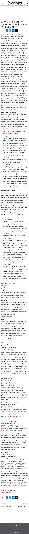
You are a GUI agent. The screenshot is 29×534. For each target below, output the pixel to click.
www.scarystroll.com (21, 397)
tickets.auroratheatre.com (18, 444)
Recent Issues (19, 530)
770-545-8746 (4, 530)
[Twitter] (16, 525)
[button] (27, 3)
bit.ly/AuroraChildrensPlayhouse (16, 214)
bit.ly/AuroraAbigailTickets (11, 375)
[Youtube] (20, 525)
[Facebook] (9, 525)
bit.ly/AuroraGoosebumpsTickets (19, 485)
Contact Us (25, 530)
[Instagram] (12, 525)
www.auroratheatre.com (6, 492)
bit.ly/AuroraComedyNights (9, 128)
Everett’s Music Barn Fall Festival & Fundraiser (22, 506)
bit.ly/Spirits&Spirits (21, 311)
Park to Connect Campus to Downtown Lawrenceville (7, 506)
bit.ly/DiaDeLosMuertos (16, 335)
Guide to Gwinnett (11, 530)
